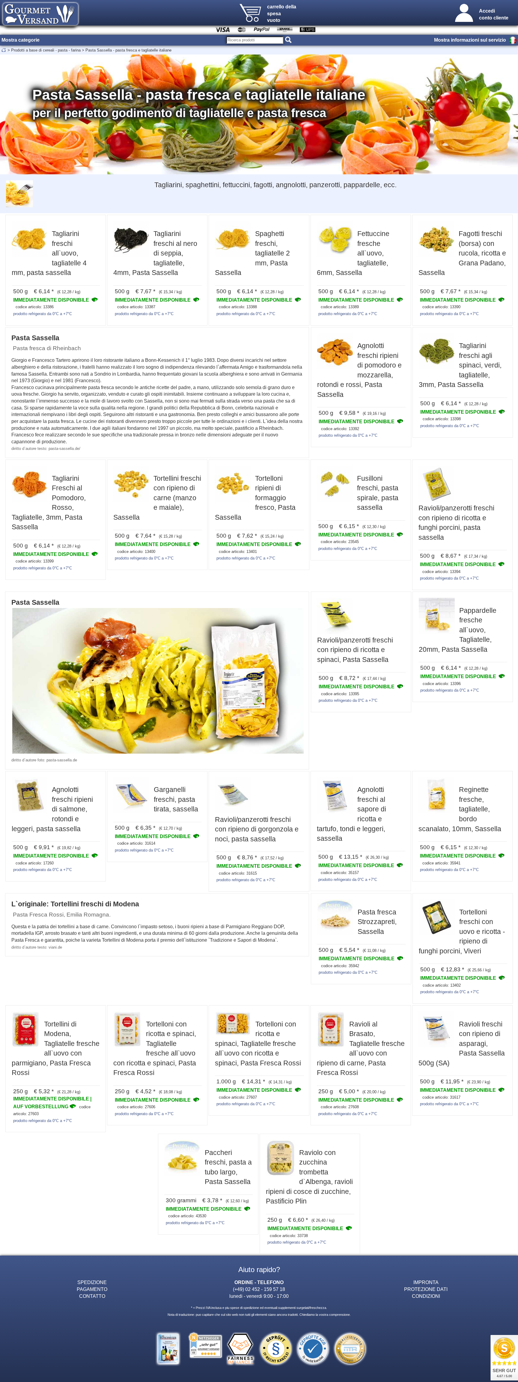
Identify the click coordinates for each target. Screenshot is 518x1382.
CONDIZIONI (426, 1296)
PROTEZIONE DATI (426, 1289)
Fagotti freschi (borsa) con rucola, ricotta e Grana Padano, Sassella (462, 253)
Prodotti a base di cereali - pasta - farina (46, 50)
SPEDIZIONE (92, 1282)
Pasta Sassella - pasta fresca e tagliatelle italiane (128, 50)
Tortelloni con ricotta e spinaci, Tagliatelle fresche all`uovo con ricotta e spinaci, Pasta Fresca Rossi (258, 1043)
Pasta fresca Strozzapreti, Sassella (377, 921)
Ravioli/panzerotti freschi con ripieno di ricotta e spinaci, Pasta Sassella (355, 649)
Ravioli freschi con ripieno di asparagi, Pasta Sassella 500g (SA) (461, 1043)
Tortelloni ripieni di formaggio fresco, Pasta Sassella (255, 497)
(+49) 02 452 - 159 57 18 (259, 1289)
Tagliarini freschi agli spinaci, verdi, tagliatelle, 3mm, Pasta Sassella (460, 365)
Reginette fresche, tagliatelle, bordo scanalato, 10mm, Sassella (459, 809)
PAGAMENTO (92, 1289)
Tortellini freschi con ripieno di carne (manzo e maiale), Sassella (157, 497)
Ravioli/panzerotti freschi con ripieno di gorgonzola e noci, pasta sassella (257, 829)
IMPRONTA (426, 1282)
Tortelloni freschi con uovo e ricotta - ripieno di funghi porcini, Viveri (462, 931)
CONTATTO (92, 1296)
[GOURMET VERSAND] (40, 28)
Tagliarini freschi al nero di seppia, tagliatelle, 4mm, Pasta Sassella (155, 253)
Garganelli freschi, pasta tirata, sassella (176, 799)
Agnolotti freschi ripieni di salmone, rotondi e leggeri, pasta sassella (52, 809)
